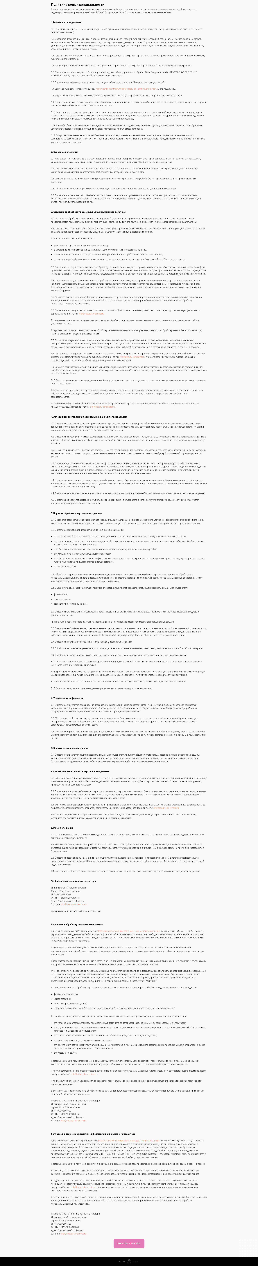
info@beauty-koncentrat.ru (91, 313)
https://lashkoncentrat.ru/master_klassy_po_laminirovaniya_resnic (127, 88)
